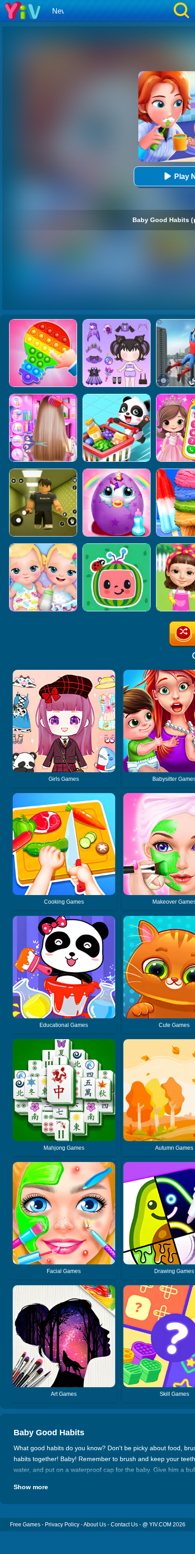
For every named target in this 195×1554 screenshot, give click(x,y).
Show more (31, 1487)
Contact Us (124, 1524)
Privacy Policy (62, 1524)
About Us (94, 1524)
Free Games (25, 1524)
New (59, 11)
